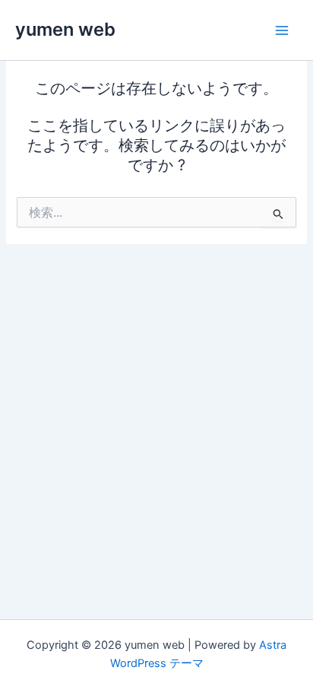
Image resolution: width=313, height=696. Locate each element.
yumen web (65, 29)
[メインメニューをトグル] (282, 30)
